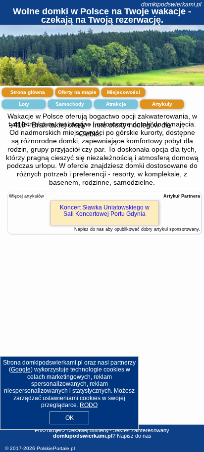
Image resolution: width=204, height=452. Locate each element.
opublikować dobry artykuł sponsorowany (156, 229)
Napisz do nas (134, 436)
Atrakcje (116, 104)
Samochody (69, 104)
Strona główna (27, 92)
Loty (24, 104)
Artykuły (162, 104)
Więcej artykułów (26, 196)
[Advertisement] (102, 333)
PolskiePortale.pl (56, 448)
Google (21, 369)
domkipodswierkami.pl (171, 4)
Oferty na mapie (77, 92)
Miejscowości (123, 92)
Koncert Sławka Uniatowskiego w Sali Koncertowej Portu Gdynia (105, 210)
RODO (89, 405)
